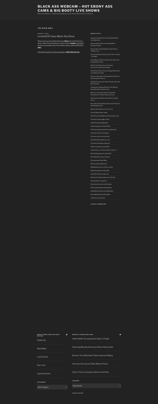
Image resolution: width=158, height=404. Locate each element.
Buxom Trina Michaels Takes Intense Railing (92, 355)
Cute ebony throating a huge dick (100, 143)
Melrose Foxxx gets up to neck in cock (102, 109)
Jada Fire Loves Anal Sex (98, 198)
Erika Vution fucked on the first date (101, 184)
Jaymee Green (43, 373)
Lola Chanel (42, 357)
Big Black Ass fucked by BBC (77, 392)
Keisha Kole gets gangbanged (99, 122)
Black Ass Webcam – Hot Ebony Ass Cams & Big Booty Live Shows (75, 8)
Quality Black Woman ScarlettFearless (102, 191)
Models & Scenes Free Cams (82, 334)
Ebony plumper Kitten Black (99, 160)
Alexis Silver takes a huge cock (100, 174)
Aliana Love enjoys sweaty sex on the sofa (103, 177)
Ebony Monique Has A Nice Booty (100, 194)
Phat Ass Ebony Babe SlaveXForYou (101, 187)
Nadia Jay (41, 340)
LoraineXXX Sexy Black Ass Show (56, 36)
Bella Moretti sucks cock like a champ (102, 167)
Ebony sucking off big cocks (99, 163)
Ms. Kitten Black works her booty (100, 157)
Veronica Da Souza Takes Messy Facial (90, 364)
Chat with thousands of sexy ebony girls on (59, 52)
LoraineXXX (80, 43)
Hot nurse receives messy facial (100, 136)
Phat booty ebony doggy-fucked (100, 119)
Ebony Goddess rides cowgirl (99, 112)
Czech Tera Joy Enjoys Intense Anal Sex (90, 372)
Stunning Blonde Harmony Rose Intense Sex (92, 347)
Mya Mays (41, 348)
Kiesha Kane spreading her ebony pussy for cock (105, 116)
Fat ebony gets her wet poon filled (100, 126)
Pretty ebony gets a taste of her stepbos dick (104, 129)
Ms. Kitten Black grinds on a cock (100, 140)
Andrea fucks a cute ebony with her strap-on (103, 150)
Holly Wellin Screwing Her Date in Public (90, 338)
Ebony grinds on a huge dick (99, 181)
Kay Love (41, 365)
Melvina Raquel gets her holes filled (101, 153)
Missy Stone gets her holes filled (100, 170)
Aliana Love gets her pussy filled (100, 146)
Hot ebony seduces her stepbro (100, 133)
